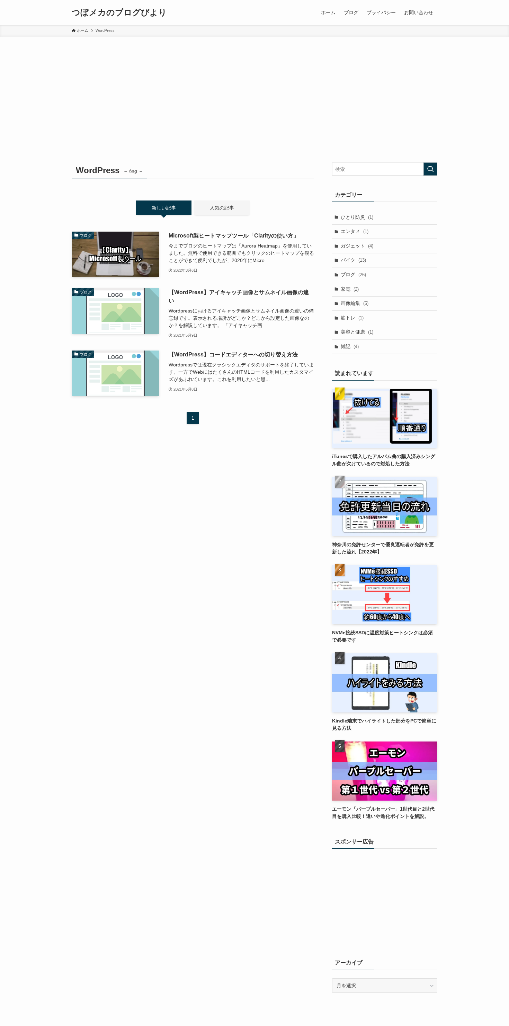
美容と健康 (357, 332)
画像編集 (354, 303)
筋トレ (352, 317)
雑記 (350, 346)
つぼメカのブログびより (119, 12)
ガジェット (357, 246)
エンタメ (354, 231)
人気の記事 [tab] (222, 208)
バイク (353, 260)
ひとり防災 (357, 217)
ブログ (353, 274)
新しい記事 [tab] (164, 208)
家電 (350, 289)
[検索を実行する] (430, 169)
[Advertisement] (254, 88)
